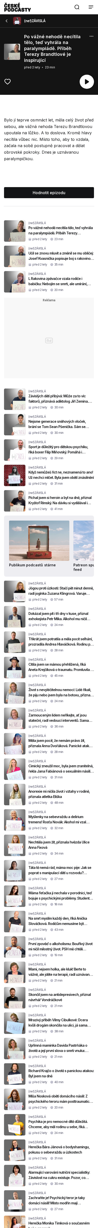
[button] (77, 7)
